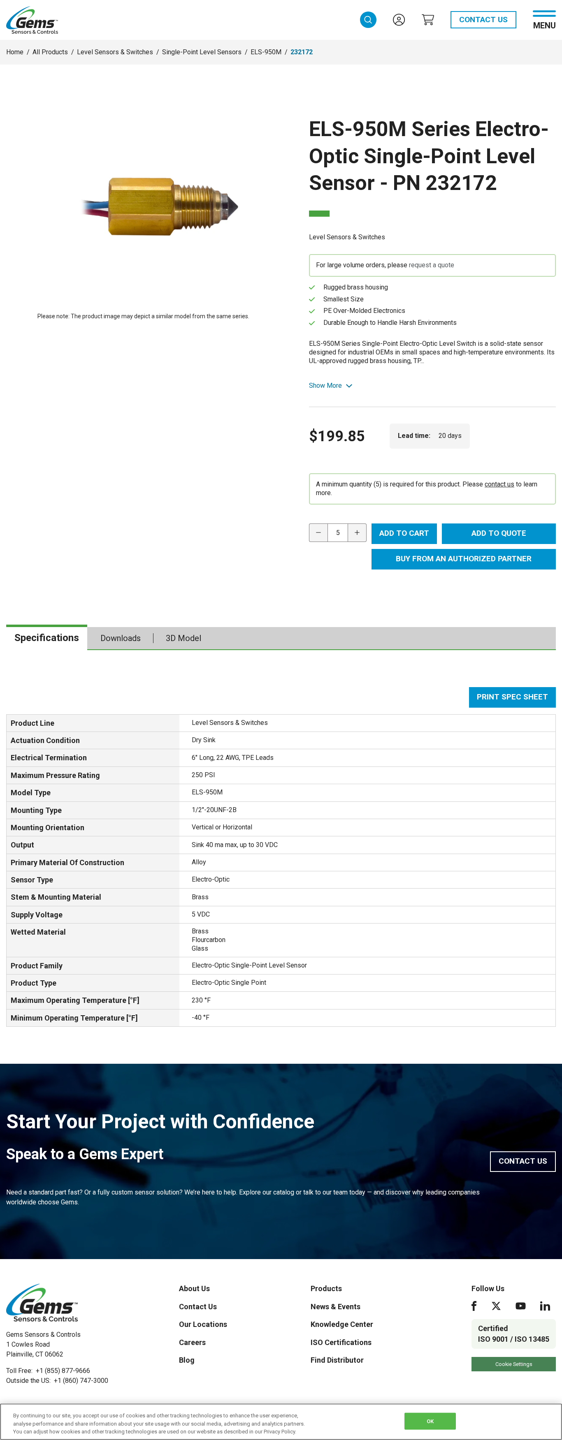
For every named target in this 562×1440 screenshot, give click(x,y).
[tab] (46, 638)
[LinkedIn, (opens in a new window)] (545, 1306)
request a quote (431, 265)
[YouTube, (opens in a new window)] (520, 1306)
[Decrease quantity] (318, 532)
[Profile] (399, 20)
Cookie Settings (513, 1364)
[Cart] (428, 20)
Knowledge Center (342, 1324)
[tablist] (281, 638)
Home (14, 52)
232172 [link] (301, 52)
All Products (50, 52)
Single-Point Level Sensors (202, 52)
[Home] (42, 1303)
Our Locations (203, 1324)
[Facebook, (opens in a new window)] (474, 1306)
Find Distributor (337, 1360)
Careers (192, 1342)
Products (326, 1288)
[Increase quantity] (357, 532)
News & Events (335, 1306)
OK (430, 1421)
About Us (194, 1288)
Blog (187, 1360)
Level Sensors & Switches (115, 52)
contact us (499, 484)
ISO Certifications (341, 1342)
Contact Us (483, 19)
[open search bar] (368, 20)
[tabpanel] (281, 857)
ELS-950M (266, 52)
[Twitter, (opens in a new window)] (496, 1306)
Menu (544, 25)
